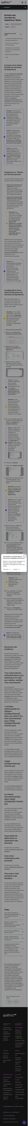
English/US (6, 569)
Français (15, 569)
